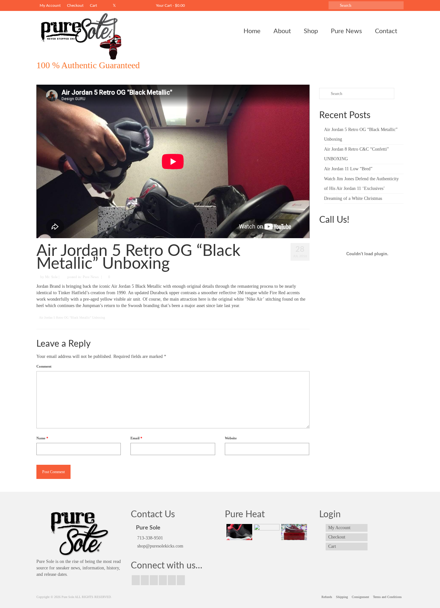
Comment (44, 366)
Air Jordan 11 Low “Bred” (348, 168)
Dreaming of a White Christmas (353, 198)
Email (136, 438)
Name (42, 438)
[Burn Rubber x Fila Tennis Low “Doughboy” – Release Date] (293, 532)
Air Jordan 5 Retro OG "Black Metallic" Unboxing (72, 317)
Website (231, 438)
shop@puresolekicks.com (159, 546)
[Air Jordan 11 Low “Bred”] (238, 532)
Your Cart (170, 5)
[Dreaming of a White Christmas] (266, 532)
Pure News (91, 277)
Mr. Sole (51, 277)
